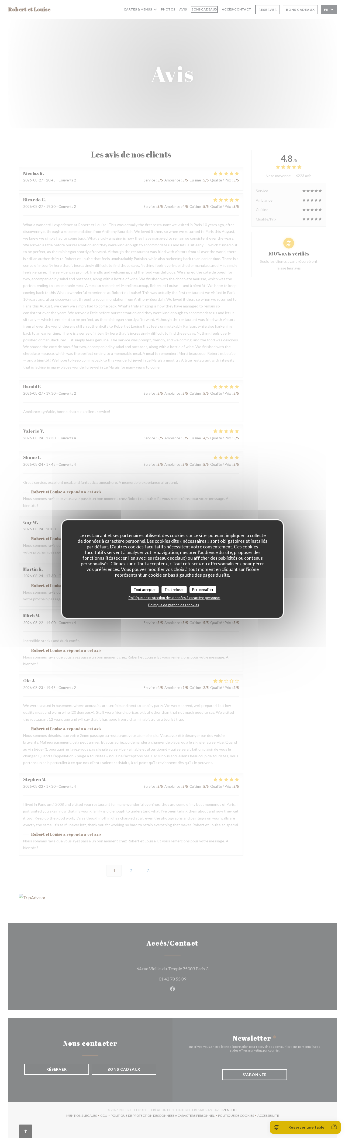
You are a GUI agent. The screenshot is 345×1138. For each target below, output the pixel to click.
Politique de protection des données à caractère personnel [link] (174, 598)
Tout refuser (174, 589)
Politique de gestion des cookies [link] (173, 605)
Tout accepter (145, 589)
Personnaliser (202, 589)
